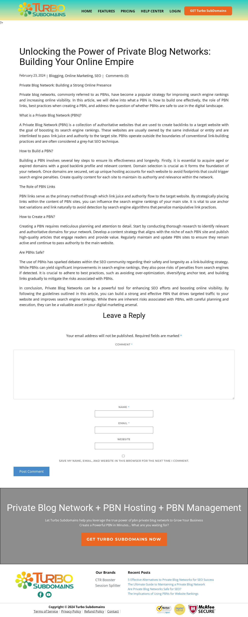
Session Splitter (108, 585)
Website (124, 439)
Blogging (56, 75)
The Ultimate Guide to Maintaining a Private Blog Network (166, 584)
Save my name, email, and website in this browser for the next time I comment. (124, 460)
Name (124, 407)
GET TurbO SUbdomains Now (124, 539)
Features (106, 11)
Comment (124, 344)
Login (175, 11)
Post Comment (31, 471)
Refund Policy (94, 611)
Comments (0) (116, 75)
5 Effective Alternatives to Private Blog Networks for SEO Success (171, 580)
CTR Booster (105, 579)
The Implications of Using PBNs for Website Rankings (163, 593)
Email (124, 423)
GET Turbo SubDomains (208, 11)
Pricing (128, 11)
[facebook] (41, 595)
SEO (98, 75)
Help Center (152, 11)
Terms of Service (46, 611)
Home (86, 11)
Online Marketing (79, 75)
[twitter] (49, 595)
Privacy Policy (71, 611)
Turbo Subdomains (90, 607)
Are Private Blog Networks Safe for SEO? (154, 589)
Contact (113, 611)
